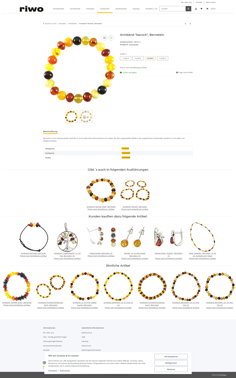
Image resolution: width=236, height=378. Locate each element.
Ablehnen (171, 369)
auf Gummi (126, 153)
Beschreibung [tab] (50, 131)
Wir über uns (186, 2)
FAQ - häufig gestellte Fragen (55, 337)
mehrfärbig (126, 157)
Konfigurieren (171, 363)
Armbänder (134, 44)
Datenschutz (65, 370)
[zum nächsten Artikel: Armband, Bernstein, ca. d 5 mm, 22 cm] (190, 23)
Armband (125, 148)
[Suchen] (188, 8)
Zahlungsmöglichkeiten (52, 341)
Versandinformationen (52, 346)
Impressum (52, 370)
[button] (196, 8)
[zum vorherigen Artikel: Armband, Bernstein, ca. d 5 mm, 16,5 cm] (185, 23)
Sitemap (85, 341)
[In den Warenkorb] (45, 31)
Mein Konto (210, 2)
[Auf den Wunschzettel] (111, 37)
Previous (6, 290)
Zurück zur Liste (50, 23)
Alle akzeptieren (171, 356)
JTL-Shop (223, 375)
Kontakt (199, 2)
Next (230, 290)
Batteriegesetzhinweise (91, 350)
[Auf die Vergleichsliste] (104, 37)
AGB (83, 337)
